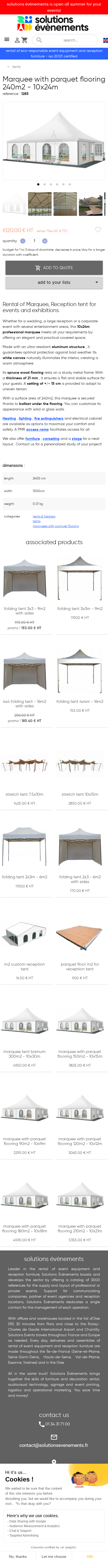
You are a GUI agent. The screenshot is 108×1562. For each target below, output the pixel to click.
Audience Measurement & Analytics (34, 1526)
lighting (25, 418)
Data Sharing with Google (27, 1521)
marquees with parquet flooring (56, 526)
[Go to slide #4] (90, 204)
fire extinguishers (48, 418)
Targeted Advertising (24, 1535)
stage (77, 438)
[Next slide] (96, 141)
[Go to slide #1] (14, 204)
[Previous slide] (11, 141)
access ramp (37, 429)
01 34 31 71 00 (57, 1423)
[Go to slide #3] (65, 204)
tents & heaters (44, 516)
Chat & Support (20, 1531)
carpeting (51, 438)
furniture (32, 438)
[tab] (38, 184)
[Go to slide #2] (40, 204)
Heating (9, 418)
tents (36, 521)
